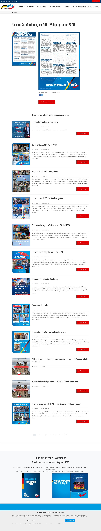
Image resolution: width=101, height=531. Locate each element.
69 (66, 434)
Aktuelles (22, 7)
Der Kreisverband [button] (55, 7)
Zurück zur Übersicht (47, 102)
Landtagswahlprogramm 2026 (82, 7)
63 (50, 434)
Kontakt (96, 7)
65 (56, 434)
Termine (67, 7)
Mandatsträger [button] (41, 7)
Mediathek (30, 7)
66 (59, 434)
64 (53, 434)
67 (62, 434)
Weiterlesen (83, 133)
